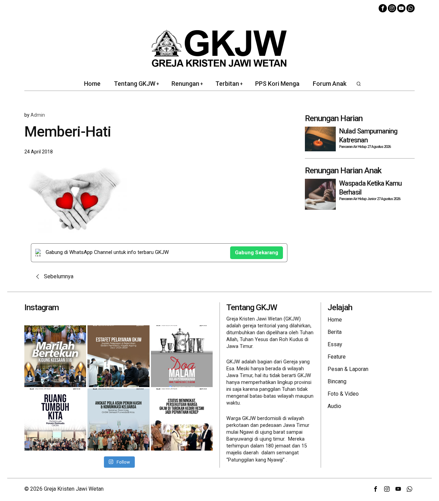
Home (335, 319)
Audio (334, 406)
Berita (335, 332)
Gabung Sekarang (256, 252)
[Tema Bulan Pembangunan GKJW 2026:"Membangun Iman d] (182, 356)
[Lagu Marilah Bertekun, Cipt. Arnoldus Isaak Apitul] (55, 356)
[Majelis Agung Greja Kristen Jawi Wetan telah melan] (118, 356)
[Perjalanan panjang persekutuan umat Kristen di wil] (182, 419)
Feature (337, 356)
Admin (38, 115)
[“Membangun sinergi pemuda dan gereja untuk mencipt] (55, 419)
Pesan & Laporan (348, 369)
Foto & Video (343, 394)
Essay (335, 344)
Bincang (337, 381)
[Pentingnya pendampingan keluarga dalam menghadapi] (118, 419)
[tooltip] (383, 8)
